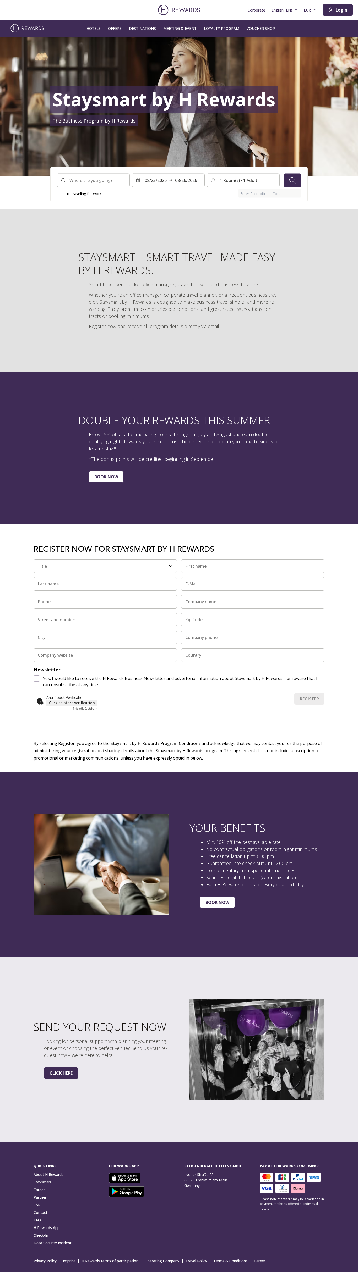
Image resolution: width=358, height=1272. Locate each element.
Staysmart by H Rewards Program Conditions (155, 743)
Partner (40, 1197)
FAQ (37, 1220)
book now (106, 477)
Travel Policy (196, 1260)
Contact (40, 1212)
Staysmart (42, 1182)
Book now (217, 902)
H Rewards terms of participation (110, 1260)
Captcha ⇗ (85, 708)
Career (39, 1189)
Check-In (41, 1235)
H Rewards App (46, 1227)
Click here (61, 1073)
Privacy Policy (45, 1260)
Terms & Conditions (230, 1260)
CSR (37, 1204)
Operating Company (162, 1260)
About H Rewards (48, 1174)
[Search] (292, 180)
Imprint (69, 1260)
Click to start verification (72, 702)
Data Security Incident (53, 1242)
